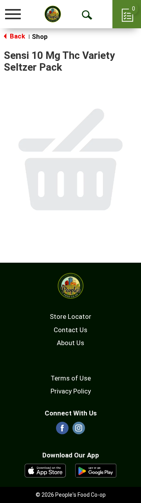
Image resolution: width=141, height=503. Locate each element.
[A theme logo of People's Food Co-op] (53, 14)
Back (16, 36)
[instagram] (78, 430)
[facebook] (62, 430)
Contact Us (70, 330)
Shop (40, 36)
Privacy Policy (71, 391)
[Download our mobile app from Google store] (95, 470)
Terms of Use (71, 378)
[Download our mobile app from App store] (45, 470)
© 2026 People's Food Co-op (71, 495)
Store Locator (70, 316)
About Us (70, 343)
